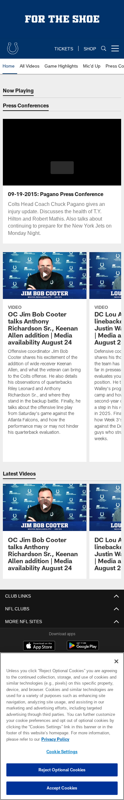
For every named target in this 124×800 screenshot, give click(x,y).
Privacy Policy (54, 739)
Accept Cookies (62, 787)
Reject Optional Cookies (62, 769)
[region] (62, 726)
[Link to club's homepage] (12, 46)
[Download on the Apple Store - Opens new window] (39, 646)
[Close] (116, 661)
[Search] (103, 48)
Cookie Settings (62, 751)
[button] (62, 167)
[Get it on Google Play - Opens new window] (83, 649)
